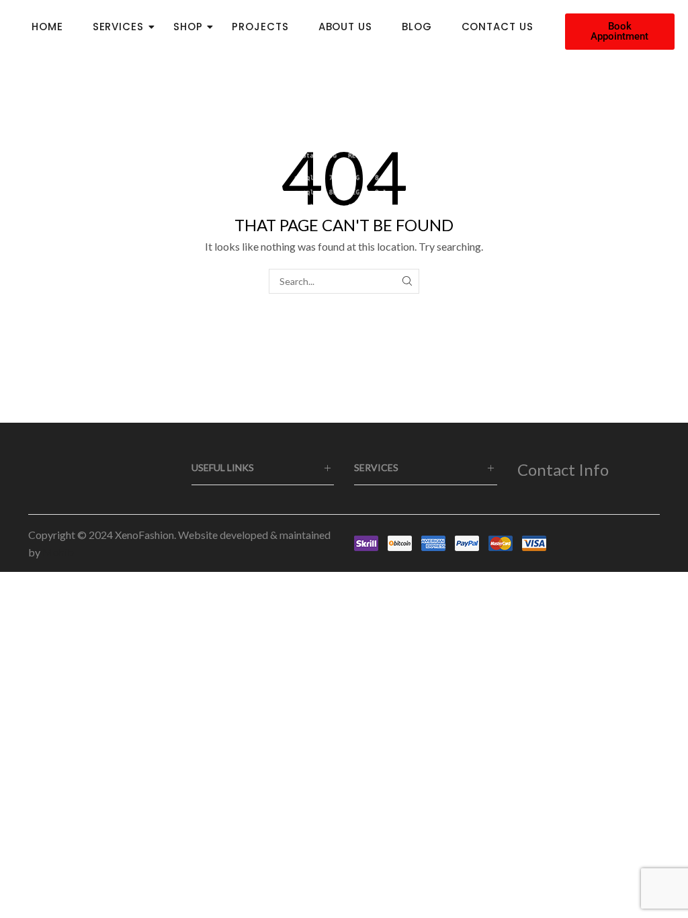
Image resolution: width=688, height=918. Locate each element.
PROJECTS (260, 26)
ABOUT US (345, 26)
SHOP (188, 26)
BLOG (417, 26)
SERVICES (118, 26)
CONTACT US (497, 26)
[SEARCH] (406, 281)
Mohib (58, 552)
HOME (47, 26)
